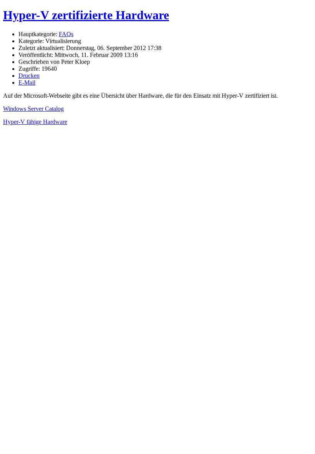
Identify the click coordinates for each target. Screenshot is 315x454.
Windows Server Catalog (33, 108)
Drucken (29, 75)
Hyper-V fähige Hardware (35, 122)
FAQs (66, 34)
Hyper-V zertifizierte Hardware (86, 15)
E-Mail (26, 82)
